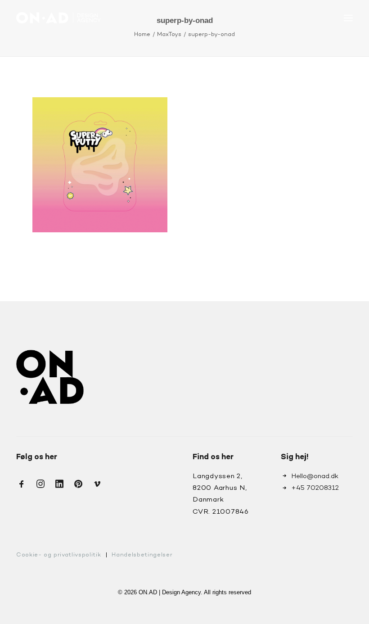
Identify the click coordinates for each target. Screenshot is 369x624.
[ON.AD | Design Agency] (58, 17)
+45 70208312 (315, 488)
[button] (348, 18)
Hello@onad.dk (314, 476)
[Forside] (50, 377)
